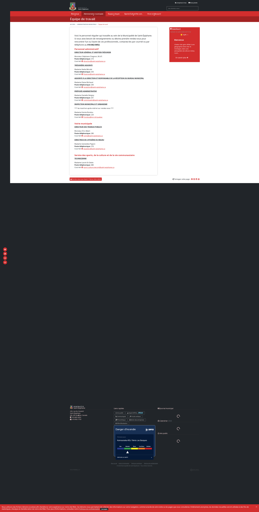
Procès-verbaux (136, 416)
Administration (93, 13)
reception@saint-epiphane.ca (94, 87)
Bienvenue (75, 13)
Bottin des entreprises (137, 420)
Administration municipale (86, 24)
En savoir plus (181, 58)
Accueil (72, 24)
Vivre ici (154, 13)
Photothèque (121, 420)
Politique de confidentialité (89, 509)
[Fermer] (256, 507)
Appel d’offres (133, 413)
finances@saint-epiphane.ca (94, 74)
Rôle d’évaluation (122, 423)
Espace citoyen (114, 13)
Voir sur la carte (122, 457)
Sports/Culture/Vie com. (133, 13)
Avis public (120, 413)
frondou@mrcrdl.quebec (92, 117)
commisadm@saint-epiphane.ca (95, 100)
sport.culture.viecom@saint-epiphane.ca (98, 167)
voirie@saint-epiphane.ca (93, 136)
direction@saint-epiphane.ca (94, 61)
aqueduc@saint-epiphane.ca (94, 149)
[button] (199, 179)
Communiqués (121, 416)
